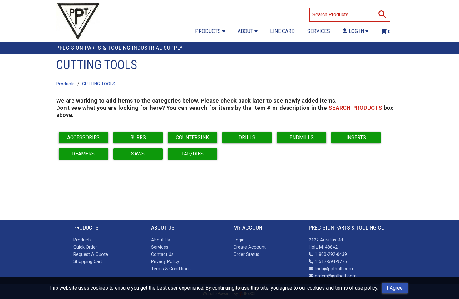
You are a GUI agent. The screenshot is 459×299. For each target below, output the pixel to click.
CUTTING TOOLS (98, 83)
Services (159, 247)
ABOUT (246, 31)
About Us (160, 239)
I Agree (395, 288)
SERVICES (318, 31)
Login (239, 239)
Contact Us (162, 254)
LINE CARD (282, 31)
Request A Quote (90, 254)
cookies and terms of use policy (342, 288)
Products (65, 83)
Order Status (246, 254)
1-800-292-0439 (330, 254)
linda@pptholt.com (333, 268)
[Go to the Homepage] (78, 22)
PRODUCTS (208, 31)
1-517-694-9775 (330, 261)
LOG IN (357, 31)
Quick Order (85, 247)
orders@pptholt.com (335, 275)
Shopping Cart (87, 261)
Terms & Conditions (171, 268)
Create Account (250, 247)
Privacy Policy (165, 261)
